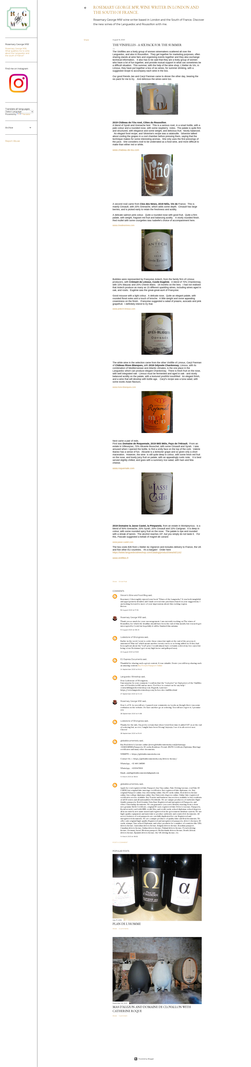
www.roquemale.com (123, 468)
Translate (26, 114)
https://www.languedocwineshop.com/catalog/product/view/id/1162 (147, 552)
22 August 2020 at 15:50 (129, 652)
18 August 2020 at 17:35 (129, 610)
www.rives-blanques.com (124, 387)
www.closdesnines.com (123, 225)
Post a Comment (120, 842)
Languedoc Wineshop (130, 677)
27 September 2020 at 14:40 (131, 694)
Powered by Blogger (146, 1059)
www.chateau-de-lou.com (126, 150)
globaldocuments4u (129, 741)
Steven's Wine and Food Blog (134, 595)
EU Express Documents (131, 659)
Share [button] (86, 40)
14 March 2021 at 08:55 (129, 836)
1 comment (123, 1016)
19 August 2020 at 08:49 (129, 630)
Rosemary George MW (131, 617)
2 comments (123, 929)
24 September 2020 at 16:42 (131, 669)
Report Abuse (12, 141)
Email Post (123, 581)
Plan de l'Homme (127, 924)
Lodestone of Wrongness (132, 637)
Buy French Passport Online (150, 665)
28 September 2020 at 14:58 (131, 714)
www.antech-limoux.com (124, 309)
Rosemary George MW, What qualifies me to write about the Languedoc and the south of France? (17, 52)
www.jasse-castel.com (123, 542)
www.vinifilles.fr (121, 558)
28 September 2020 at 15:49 (131, 733)
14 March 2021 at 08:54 (129, 777)
